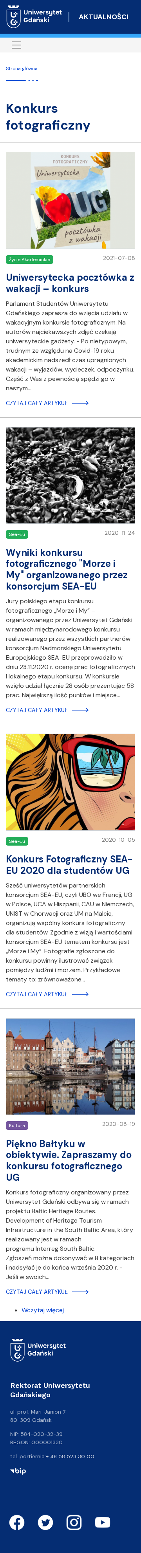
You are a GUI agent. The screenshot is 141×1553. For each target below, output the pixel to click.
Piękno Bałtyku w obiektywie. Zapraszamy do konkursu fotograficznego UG (69, 1160)
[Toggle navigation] (16, 45)
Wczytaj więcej (43, 1310)
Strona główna (22, 68)
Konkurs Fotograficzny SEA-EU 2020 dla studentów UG (69, 865)
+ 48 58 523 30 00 (70, 1456)
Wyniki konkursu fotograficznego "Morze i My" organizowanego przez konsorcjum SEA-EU (67, 569)
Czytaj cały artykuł (37, 403)
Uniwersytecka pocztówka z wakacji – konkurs (70, 283)
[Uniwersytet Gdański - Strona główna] (34, 17)
